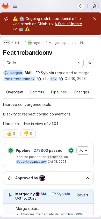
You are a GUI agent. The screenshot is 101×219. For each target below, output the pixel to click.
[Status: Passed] (11, 150)
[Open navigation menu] (15, 6)
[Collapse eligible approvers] (87, 178)
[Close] (95, 19)
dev (53, 79)
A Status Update (68, 24)
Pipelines (59, 92)
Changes (81, 92)
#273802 (39, 150)
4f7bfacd (55, 157)
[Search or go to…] (81, 6)
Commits (37, 92)
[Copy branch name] (39, 79)
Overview (14, 92)
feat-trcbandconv (19, 79)
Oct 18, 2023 (75, 78)
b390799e (75, 214)
